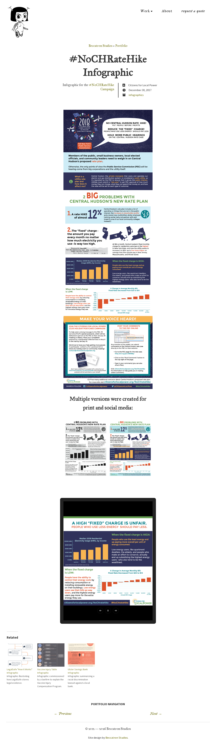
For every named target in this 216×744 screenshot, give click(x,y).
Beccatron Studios (100, 46)
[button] (100, 611)
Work (145, 11)
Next (156, 713)
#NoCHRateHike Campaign (101, 87)
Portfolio (121, 46)
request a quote (193, 11)
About (167, 11)
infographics (136, 95)
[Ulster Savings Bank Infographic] (81, 655)
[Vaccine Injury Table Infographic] (50, 655)
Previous (62, 713)
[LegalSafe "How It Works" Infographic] (20, 655)
